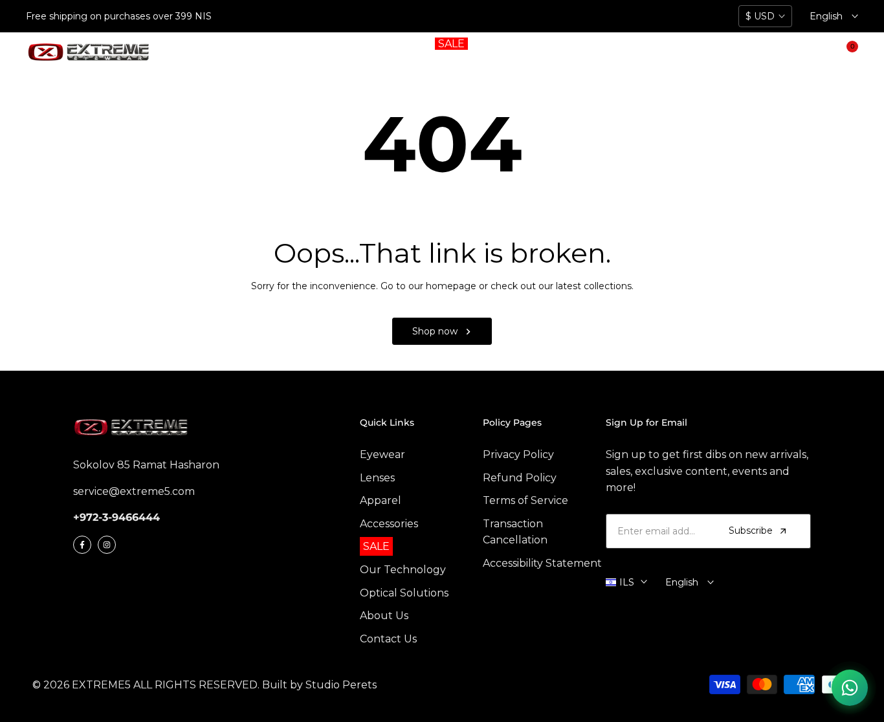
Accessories (389, 524)
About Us (384, 615)
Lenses (377, 478)
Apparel (380, 500)
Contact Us (388, 639)
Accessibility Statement (542, 563)
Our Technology (403, 569)
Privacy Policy (518, 454)
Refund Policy (520, 478)
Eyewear (382, 454)
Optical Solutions (404, 593)
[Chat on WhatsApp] (850, 688)
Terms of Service (525, 500)
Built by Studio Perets (319, 685)
